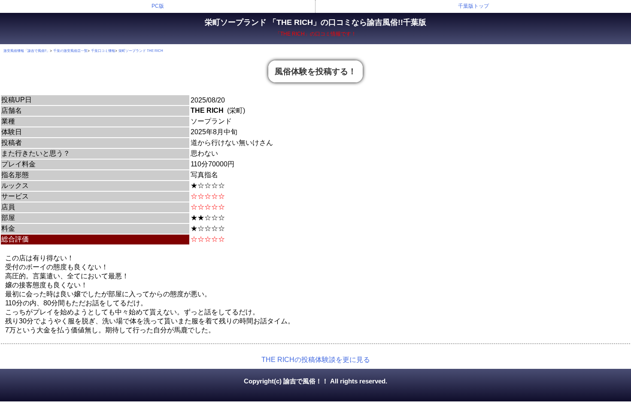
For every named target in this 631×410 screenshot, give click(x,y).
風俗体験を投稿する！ (315, 71)
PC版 (158, 6)
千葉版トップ (473, 6)
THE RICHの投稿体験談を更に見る (315, 359)
